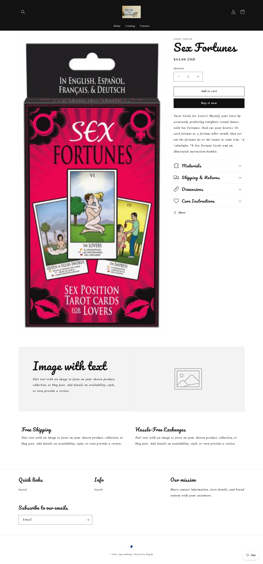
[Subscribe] (87, 520)
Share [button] (182, 212)
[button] (23, 11)
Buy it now (209, 103)
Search (22, 489)
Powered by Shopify (143, 554)
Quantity (179, 68)
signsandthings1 (125, 554)
